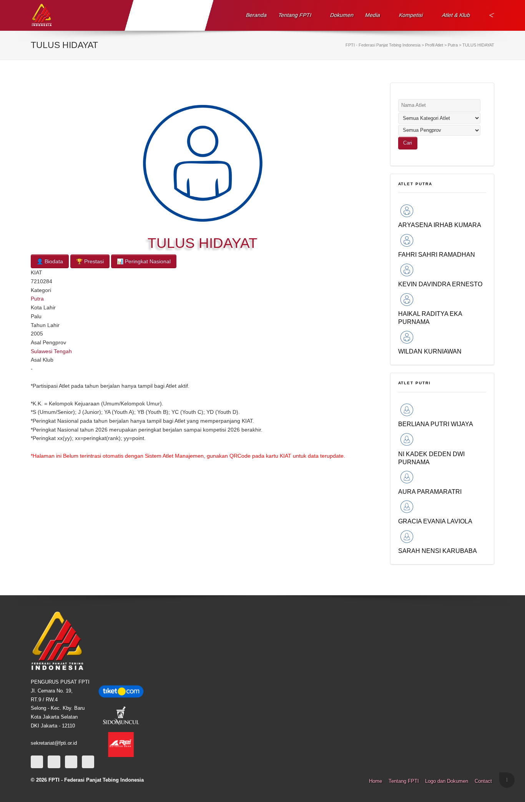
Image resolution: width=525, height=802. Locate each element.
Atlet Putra (415, 184)
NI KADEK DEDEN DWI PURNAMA (431, 457)
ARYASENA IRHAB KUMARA (439, 224)
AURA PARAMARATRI (430, 491)
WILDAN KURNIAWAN (430, 351)
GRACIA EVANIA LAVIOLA (435, 521)
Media (372, 15)
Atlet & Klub (456, 15)
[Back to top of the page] (507, 780)
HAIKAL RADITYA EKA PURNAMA (430, 317)
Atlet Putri (414, 383)
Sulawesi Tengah (51, 351)
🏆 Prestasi (90, 261)
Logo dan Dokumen (446, 781)
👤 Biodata (50, 261)
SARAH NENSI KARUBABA (437, 550)
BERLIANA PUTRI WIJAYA (435, 423)
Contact (483, 781)
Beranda (256, 15)
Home (375, 781)
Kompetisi (411, 15)
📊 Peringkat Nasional (144, 261)
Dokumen (342, 15)
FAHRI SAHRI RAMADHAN (436, 254)
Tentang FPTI (294, 15)
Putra (37, 299)
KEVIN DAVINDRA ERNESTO (440, 284)
